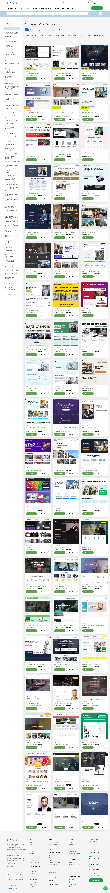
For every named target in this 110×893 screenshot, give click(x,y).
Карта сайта (9, 869)
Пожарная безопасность (11, 184)
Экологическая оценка (11, 273)
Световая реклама (10, 239)
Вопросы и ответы (33, 858)
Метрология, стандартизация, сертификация (9, 132)
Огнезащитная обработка (12, 161)
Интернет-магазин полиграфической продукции (64, 113)
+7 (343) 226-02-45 (94, 875)
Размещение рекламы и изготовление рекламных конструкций (12, 218)
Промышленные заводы (11, 210)
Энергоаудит (8, 281)
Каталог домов (58, 193)
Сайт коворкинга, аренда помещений (36, 586)
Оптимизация (52, 857)
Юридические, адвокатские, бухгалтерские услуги (10, 288)
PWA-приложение (73, 855)
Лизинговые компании (11, 120)
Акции (51, 880)
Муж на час (8, 141)
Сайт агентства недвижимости (62, 468)
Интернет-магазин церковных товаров (93, 625)
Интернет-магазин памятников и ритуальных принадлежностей (63, 153)
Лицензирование (9, 123)
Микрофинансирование (11, 138)
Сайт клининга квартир (88, 506)
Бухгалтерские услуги (10, 66)
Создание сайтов (36, 2)
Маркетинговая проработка (55, 860)
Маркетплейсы (53, 884)
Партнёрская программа (35, 884)
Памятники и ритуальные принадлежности (12, 178)
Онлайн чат (71, 849)
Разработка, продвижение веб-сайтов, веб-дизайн (12, 224)
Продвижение (52, 855)
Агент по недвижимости (11, 39)
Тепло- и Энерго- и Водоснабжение (10, 257)
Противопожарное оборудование (10, 213)
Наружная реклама (10, 144)
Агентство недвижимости (33, 271)
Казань (90, 867)
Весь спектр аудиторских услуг (62, 821)
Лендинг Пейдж (32, 871)
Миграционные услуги (11, 136)
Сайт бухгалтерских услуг (33, 73)
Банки (6, 57)
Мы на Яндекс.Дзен (73, 873)
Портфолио (31, 847)
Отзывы (31, 851)
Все (27, 30)
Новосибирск (92, 862)
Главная (70, 842)
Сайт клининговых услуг (89, 112)
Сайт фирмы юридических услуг (63, 625)
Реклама (69, 2)
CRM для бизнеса (73, 847)
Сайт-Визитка (32, 869)
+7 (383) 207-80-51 (94, 864)
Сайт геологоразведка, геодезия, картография (63, 781)
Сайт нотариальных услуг (89, 388)
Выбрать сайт (47, 2)
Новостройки (8, 151)
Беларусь (73, 879)
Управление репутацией (54, 862)
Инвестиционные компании (9, 98)
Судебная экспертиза (10, 250)
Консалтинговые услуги (11, 115)
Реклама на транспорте (11, 228)
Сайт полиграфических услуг (34, 506)
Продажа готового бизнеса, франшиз (12, 195)
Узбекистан (73, 884)
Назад (9, 24)
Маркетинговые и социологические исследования (10, 127)
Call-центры (8, 36)
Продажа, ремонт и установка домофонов (11, 203)
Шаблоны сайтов (26, 8)
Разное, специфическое (11, 221)
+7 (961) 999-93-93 (94, 858)
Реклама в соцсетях (53, 877)
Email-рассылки (72, 851)
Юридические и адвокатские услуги (10, 284)
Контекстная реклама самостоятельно (58, 874)
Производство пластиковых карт (10, 207)
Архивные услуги (9, 52)
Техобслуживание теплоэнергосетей (10, 260)
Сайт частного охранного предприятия (36, 349)
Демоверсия (31, 78)
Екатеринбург (92, 873)
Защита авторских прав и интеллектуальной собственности (12, 87)
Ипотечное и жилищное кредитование (11, 102)
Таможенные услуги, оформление (10, 253)
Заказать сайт (97, 8)
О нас (30, 844)
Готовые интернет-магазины (42, 8)
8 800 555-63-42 (97, 3)
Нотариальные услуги (11, 153)
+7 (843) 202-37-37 (94, 870)
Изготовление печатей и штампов (11, 91)
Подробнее (43, 78)
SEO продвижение (54, 853)
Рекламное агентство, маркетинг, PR (11, 231)
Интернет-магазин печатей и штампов (64, 73)
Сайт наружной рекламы (32, 547)
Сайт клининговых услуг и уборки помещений (35, 428)
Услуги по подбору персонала (10, 267)
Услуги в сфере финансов (12, 264)
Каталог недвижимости (88, 232)
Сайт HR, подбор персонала (61, 586)
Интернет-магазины (42, 30)
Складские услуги (9, 244)
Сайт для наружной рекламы (62, 310)
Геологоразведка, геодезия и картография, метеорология (12, 76)
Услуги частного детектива (12, 270)
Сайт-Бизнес (32, 873)
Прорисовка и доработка (74, 864)
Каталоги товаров (64, 30)
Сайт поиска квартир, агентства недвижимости (62, 507)
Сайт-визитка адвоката (32, 232)
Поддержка (31, 855)
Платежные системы (34, 862)
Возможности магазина (34, 860)
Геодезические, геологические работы (11, 72)
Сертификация (9, 242)
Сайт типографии (30, 153)
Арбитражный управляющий (9, 45)
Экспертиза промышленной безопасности (9, 277)
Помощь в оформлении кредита (11, 191)
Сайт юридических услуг (89, 427)
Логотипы (56, 8)
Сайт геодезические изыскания (90, 821)
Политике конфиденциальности (14, 887)
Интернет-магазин (33, 875)
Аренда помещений (10, 49)
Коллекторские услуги (11, 112)
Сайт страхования (87, 310)
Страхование (8, 247)
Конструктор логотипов (74, 853)
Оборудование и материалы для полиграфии (9, 157)
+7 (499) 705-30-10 (94, 847)
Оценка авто (57, 742)
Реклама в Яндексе (73, 844)
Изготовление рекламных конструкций (12, 95)
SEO (63, 2)
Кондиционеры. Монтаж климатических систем (11, 32)
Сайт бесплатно (32, 886)
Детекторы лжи (9, 83)
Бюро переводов (9, 69)
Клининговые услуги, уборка (10, 108)
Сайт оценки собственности (61, 349)
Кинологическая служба (11, 105)
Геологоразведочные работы (10, 80)
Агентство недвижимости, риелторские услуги (12, 42)
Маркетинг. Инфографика (75, 871)
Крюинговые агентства (11, 117)
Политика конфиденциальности (14, 868)
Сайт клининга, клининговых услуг (92, 586)
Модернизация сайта (67, 8)
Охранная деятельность (11, 172)
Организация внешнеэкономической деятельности (11, 165)
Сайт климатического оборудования (36, 388)
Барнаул (90, 856)
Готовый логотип (73, 862)
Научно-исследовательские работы (12, 147)
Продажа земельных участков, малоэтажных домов (11, 199)
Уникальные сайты (13, 8)
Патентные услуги (10, 182)
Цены (30, 842)
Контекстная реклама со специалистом (54, 871)
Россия (72, 886)
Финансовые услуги (87, 547)
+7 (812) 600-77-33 (94, 853)
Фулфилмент (85, 468)
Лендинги (53, 30)
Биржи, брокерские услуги (12, 63)
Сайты (32, 30)
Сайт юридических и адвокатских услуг (36, 664)
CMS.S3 (30, 849)
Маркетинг (56, 2)
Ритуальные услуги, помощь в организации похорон (11, 235)
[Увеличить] (48, 63)
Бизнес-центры (9, 60)
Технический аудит (53, 864)
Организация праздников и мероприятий (12, 169)
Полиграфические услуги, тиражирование (12, 187)
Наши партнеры (33, 882)
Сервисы (76, 2)
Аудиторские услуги (10, 54)
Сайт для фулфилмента (32, 468)
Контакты (31, 853)
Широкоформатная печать (33, 742)
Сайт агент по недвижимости (62, 271)
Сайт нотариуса (86, 781)
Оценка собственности (11, 175)
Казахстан (73, 882)
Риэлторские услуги (87, 703)
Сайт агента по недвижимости (90, 271)
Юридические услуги (31, 821)
